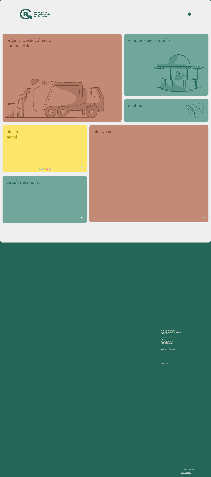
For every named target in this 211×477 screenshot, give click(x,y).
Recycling (150, 14)
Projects (162, 14)
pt (182, 14)
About (174, 14)
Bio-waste (137, 14)
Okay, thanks (186, 473)
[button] (39, 169)
